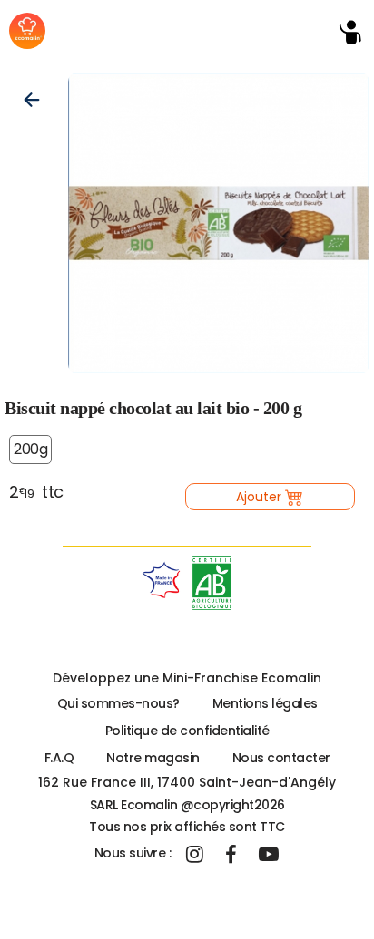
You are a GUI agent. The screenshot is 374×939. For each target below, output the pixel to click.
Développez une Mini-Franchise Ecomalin (187, 678)
